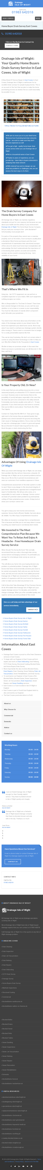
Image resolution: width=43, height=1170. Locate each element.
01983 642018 (13, 33)
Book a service (8, 18)
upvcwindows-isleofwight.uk (12, 1106)
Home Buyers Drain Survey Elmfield (16, 624)
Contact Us (32, 609)
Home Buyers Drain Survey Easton (16, 621)
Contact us (8, 733)
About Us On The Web (31, 1161)
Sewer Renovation (8, 1065)
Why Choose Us (10, 709)
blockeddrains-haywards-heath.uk (13, 1124)
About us (7, 703)
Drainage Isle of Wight (18, 910)
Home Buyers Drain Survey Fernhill (16, 630)
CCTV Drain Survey (8, 974)
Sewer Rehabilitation (9, 1070)
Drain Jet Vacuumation (10, 956)
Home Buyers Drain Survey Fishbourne (17, 633)
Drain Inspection (26, 681)
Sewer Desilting (17, 683)
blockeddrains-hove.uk (10, 1079)
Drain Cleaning (7, 947)
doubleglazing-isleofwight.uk (12, 1102)
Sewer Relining (7, 1056)
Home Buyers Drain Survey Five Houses (17, 636)
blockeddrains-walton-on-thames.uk (14, 1006)
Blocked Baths (7, 1020)
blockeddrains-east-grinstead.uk (13, 1120)
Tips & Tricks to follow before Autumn (21, 126)
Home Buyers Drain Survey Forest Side (17, 639)
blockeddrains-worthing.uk (11, 1134)
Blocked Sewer (7, 1029)
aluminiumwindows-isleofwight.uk (13, 1097)
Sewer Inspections (8, 1047)
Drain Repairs (8, 671)
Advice (6, 727)
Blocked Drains (7, 1024)
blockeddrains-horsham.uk (11, 1129)
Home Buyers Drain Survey (11, 983)
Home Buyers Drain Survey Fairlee (15, 627)
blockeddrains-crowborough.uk (13, 1147)
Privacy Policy (19, 1161)
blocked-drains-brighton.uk (11, 1143)
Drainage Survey (7, 979)
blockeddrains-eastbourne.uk (12, 1001)
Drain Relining (6, 960)
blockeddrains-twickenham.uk (12, 1083)
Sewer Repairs (7, 1061)
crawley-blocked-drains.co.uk (12, 1138)
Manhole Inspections (9, 988)
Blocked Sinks (7, 1033)
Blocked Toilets (7, 1038)
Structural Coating (8, 992)
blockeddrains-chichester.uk (12, 1115)
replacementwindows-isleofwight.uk (14, 1111)
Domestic (7, 721)
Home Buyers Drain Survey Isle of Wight (18, 618)
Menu (38, 18)
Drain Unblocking (23, 662)
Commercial (8, 716)
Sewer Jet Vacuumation (10, 1052)
